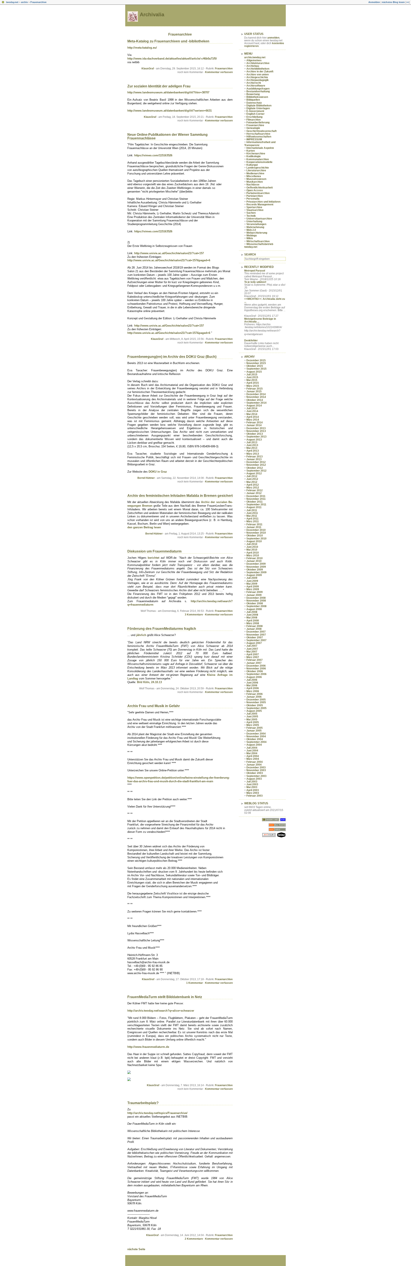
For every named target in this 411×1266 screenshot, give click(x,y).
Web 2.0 (251, 229)
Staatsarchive (255, 210)
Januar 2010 (254, 561)
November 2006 (256, 668)
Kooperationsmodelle (259, 162)
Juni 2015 (252, 377)
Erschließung (254, 116)
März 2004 (252, 758)
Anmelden (374, 2)
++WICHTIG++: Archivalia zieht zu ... (264, 300)
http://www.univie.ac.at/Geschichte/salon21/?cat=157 (169, 253)
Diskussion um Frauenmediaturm (154, 551)
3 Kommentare (194, 614)
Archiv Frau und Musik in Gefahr (153, 706)
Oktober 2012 (254, 467)
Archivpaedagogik (257, 80)
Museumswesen (256, 179)
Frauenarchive (38, 2)
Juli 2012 (251, 476)
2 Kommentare (194, 1238)
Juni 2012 (252, 479)
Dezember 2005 (256, 699)
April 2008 (252, 620)
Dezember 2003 (256, 767)
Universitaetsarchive (259, 218)
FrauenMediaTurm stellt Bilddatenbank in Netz (164, 997)
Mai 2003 (251, 787)
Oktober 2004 (254, 739)
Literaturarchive (256, 170)
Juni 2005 (252, 716)
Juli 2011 (251, 510)
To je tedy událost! (255, 282)
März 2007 (252, 657)
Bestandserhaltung (258, 91)
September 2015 (256, 368)
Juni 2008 (252, 614)
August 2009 (254, 575)
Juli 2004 (251, 747)
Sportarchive (254, 207)
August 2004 (254, 744)
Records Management (259, 204)
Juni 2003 (252, 784)
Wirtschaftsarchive (258, 241)
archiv (24, 2)
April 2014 (252, 416)
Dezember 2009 (256, 563)
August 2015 (254, 371)
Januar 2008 (254, 628)
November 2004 (256, 736)
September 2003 (256, 776)
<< (407, 2)
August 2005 (254, 710)
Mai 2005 (251, 719)
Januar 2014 (254, 425)
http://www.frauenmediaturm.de (148, 1046)
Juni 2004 (252, 750)
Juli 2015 (251, 374)
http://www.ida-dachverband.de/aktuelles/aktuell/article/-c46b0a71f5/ (172, 58)
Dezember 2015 (256, 360)
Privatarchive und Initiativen (263, 201)
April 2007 (252, 654)
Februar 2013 (254, 456)
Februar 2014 (254, 422)
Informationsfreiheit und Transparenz (259, 143)
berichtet (154, 557)
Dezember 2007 (256, 631)
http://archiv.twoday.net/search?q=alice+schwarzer (160, 1010)
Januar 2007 (254, 662)
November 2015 (256, 363)
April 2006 (252, 688)
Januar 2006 (254, 696)
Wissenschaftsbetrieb (259, 244)
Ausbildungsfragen (258, 88)
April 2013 (252, 450)
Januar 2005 (254, 730)
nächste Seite (136, 1249)
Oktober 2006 (254, 671)
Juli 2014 (251, 408)
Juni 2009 (252, 580)
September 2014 (256, 402)
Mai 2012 (251, 482)
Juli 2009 (251, 577)
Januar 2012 (254, 493)
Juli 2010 (251, 544)
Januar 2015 (254, 391)
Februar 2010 (254, 558)
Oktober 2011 (254, 501)
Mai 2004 (251, 753)
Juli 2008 (251, 612)
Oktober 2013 (254, 433)
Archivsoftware (255, 85)
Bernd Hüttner (146, 477)
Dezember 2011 (255, 496)
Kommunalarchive (257, 159)
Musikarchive (254, 181)
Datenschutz (254, 102)
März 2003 (252, 792)
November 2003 (256, 770)
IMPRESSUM (254, 139)
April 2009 (252, 586)
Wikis (249, 238)
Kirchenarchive (255, 153)
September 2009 (256, 572)
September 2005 (256, 708)
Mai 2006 (251, 685)
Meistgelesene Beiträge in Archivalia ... (260, 320)
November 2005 (256, 702)
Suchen (251, 212)
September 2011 (256, 504)
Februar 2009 (254, 592)
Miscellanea (253, 176)
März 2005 (252, 725)
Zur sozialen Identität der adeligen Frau (159, 86)
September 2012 (256, 470)
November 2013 (256, 431)
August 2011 (254, 507)
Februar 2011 (254, 524)
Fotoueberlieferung (258, 122)
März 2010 (252, 555)
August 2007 (254, 643)
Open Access (254, 190)
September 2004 (256, 741)
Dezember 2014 (256, 394)
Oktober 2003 (254, 773)
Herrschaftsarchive (258, 133)
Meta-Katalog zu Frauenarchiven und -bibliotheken (168, 41)
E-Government (255, 111)
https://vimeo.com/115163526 (153, 155)
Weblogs (251, 235)
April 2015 (252, 382)
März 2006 (252, 691)
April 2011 (252, 518)
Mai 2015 (251, 380)
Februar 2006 (254, 694)
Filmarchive (253, 119)
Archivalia (152, 14)
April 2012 (252, 484)
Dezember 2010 (256, 529)
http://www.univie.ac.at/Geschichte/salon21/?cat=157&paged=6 (168, 260)
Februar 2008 (254, 626)
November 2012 (256, 464)
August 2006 (254, 677)
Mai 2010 (251, 549)
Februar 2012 (254, 490)
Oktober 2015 (254, 365)
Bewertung (253, 94)
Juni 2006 (252, 682)
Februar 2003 (254, 795)
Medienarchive (255, 173)
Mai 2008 (251, 617)
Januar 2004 (254, 764)
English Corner (255, 113)
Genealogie (253, 128)
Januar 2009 (254, 595)
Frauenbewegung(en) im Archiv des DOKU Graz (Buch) (171, 356)
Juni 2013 (252, 445)
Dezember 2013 (256, 428)
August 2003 (254, 778)
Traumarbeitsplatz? (143, 1103)
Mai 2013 (251, 447)
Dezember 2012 (256, 462)
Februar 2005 (254, 727)
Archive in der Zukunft (259, 71)
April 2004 (252, 756)
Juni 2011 (252, 513)
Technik (251, 215)
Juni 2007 (252, 648)
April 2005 (252, 722)
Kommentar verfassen (219, 72)
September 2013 (256, 436)
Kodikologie (253, 156)
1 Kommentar (194, 982)
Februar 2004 (254, 761)
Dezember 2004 (256, 733)
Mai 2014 (251, 414)
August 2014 (254, 405)
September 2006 (256, 674)
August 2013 (254, 439)
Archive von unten (257, 74)
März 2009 (252, 589)
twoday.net (12, 2)
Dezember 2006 (256, 665)
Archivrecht (253, 82)
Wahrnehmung (255, 227)
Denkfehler (251, 340)
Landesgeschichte (257, 167)
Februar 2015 (254, 388)
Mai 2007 (251, 651)
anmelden (273, 37)
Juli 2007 (251, 645)
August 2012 (254, 473)
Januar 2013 (254, 459)
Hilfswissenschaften (258, 136)
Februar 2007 (254, 659)
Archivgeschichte (257, 77)
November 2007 (256, 634)
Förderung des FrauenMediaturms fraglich (161, 628)
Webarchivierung (256, 232)
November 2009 (256, 566)
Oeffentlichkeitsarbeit (259, 187)
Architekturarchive (258, 63)
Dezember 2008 (256, 597)
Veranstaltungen (256, 224)
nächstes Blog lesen (393, 2)
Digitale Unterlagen (258, 108)
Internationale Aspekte (260, 147)
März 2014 (252, 419)
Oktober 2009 (254, 569)
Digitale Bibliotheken (258, 105)
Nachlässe (252, 184)
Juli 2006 (251, 679)
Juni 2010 (252, 546)
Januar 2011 (253, 527)
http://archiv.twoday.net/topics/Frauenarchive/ (157, 1113)
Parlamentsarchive (258, 193)
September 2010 (256, 538)
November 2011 (256, 498)
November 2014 (256, 397)
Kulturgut (252, 164)
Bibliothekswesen (257, 97)
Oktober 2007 (254, 637)
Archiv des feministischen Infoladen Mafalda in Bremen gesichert (180, 495)
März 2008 (252, 623)
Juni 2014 (252, 411)
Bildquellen (253, 99)
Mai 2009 (251, 583)
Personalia (252, 198)
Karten (250, 150)
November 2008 (256, 600)
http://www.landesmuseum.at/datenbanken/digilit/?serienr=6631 (169, 110)
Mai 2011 (251, 515)
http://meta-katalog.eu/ (142, 47)
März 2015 (252, 385)
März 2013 (252, 453)
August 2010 (254, 541)
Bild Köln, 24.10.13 (149, 682)
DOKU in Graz (158, 471)
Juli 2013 (251, 442)
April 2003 (252, 790)
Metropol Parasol (254, 270)
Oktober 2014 (254, 400)
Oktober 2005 (254, 705)
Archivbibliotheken (257, 68)
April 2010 (252, 552)
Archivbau (252, 65)
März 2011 (252, 521)
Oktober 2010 (254, 535)
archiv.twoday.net (254, 57)
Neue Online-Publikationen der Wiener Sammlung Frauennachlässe (167, 136)
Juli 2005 (251, 713)
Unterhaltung (254, 221)
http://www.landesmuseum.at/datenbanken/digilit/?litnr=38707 (168, 92)
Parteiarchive (254, 195)
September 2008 (256, 606)
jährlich (141, 635)
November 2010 (256, 532)
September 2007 (256, 640)
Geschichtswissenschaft (261, 131)
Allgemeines (254, 60)
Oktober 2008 (254, 603)
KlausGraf (147, 68)
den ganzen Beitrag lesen (144, 527)
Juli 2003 (251, 781)
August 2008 (254, 609)
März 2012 (252, 487)
